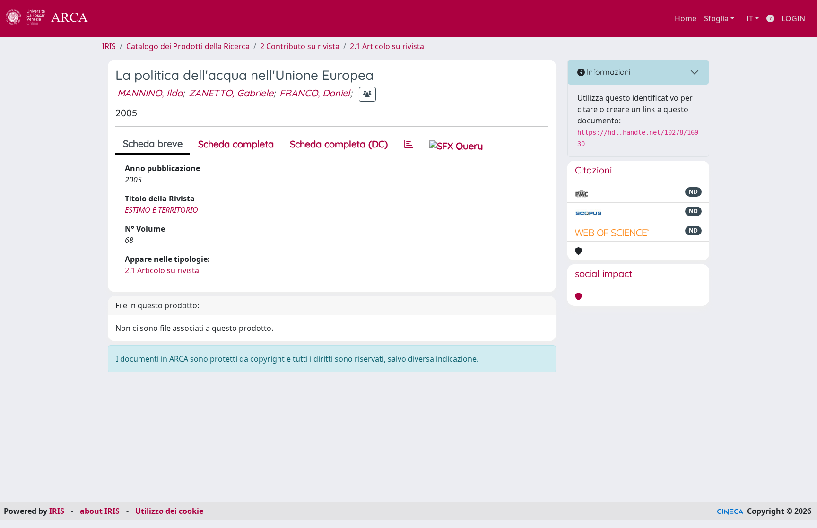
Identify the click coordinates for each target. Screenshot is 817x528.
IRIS (109, 46)
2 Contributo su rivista (299, 46)
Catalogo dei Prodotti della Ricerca (188, 46)
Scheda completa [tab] (236, 144)
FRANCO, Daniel (314, 93)
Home (685, 18)
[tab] (408, 144)
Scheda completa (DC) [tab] (339, 144)
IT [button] (750, 18)
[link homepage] (52, 18)
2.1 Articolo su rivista (387, 46)
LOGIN (793, 18)
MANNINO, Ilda (150, 93)
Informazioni (607, 72)
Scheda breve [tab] (153, 143)
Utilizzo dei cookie (169, 511)
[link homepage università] (113, 18)
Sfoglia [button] (716, 18)
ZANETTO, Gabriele (231, 93)
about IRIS (100, 511)
